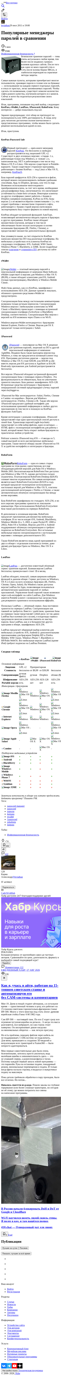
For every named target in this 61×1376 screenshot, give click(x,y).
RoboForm (22, 463)
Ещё (10, 1235)
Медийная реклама (16, 1351)
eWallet (12, 269)
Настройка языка (9, 1370)
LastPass (13, 566)
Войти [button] (4, 18)
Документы (13, 1333)
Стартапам (12, 1359)
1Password (14, 345)
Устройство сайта (16, 1325)
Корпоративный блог (18, 1348)
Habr (17, 1373)
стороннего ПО (29, 249)
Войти (10, 1289)
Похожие (24, 1248)
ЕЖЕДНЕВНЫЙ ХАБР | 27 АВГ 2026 (20, 970)
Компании (12, 1310)
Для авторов (13, 1328)
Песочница (12, 1315)
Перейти (6, 963)
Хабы (10, 1307)
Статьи (10, 1302)
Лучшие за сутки (9, 1248)
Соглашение (13, 1336)
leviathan (5, 25)
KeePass (20, 150)
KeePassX (17, 172)
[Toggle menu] (2, 3)
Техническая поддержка (31, 1370)
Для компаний (14, 1330)
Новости (11, 1304)
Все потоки (11, 2)
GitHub (11, 893)
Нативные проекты (17, 1354)
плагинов (14, 249)
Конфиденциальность (18, 1338)
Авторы (11, 1312)
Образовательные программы (22, 1356)
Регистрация (13, 1291)
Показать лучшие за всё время (16, 1253)
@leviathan (17, 877)
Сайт (3, 893)
